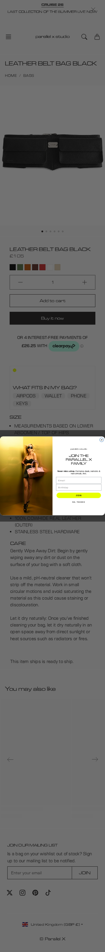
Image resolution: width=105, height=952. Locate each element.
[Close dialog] (102, 440)
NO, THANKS (78, 502)
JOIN (79, 495)
